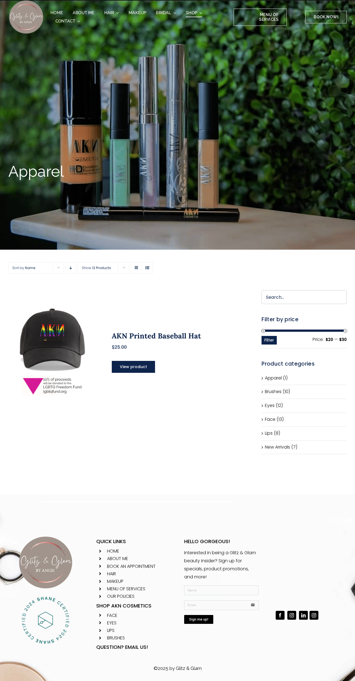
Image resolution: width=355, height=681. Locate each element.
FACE (112, 615)
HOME (113, 551)
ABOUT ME (117, 558)
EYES (111, 623)
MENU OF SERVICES (126, 589)
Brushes (273, 391)
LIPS (111, 630)
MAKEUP (115, 581)
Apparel (273, 378)
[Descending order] (70, 268)
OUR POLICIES (121, 596)
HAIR (111, 574)
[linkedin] (303, 615)
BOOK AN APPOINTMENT (131, 566)
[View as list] (147, 267)
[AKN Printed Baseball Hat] (53, 350)
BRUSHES (116, 638)
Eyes (270, 405)
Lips (269, 433)
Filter (269, 340)
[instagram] (291, 615)
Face (270, 419)
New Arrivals (277, 447)
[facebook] (280, 615)
